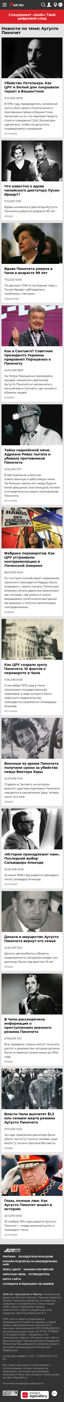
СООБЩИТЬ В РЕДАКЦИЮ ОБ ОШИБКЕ (28, 1283)
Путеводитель (39, 1274)
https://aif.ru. (20, 1377)
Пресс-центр (12, 1269)
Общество (11, 299)
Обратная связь (14, 1274)
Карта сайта (12, 1279)
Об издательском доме (35, 1256)
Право (8, 802)
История (10, 134)
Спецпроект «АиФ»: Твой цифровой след (32, 16)
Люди (8, 216)
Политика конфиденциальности (23, 1383)
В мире (9, 397)
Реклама (9, 1256)
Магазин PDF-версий (39, 1269)
